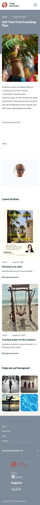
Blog (4, 436)
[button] (35, 5)
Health (4, 17)
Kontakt (5, 441)
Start (4, 426)
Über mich (6, 431)
